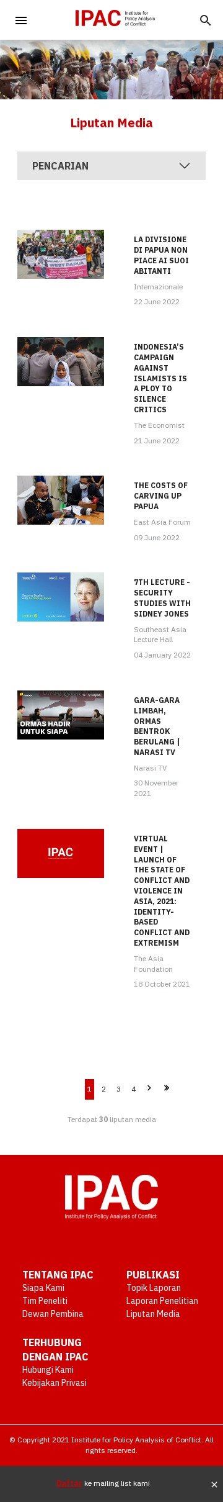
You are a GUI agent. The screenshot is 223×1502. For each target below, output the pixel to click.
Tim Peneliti (45, 1300)
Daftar (69, 1483)
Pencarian (60, 166)
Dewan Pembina (53, 1313)
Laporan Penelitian (162, 1300)
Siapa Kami (43, 1287)
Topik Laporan (153, 1287)
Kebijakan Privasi (54, 1382)
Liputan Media (153, 1313)
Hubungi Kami (48, 1369)
